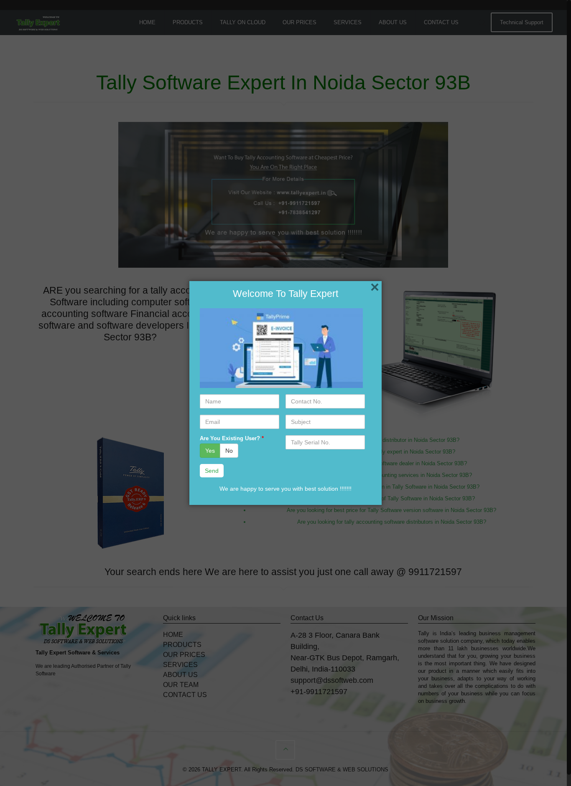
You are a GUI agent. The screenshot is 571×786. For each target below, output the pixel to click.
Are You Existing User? (232, 438)
